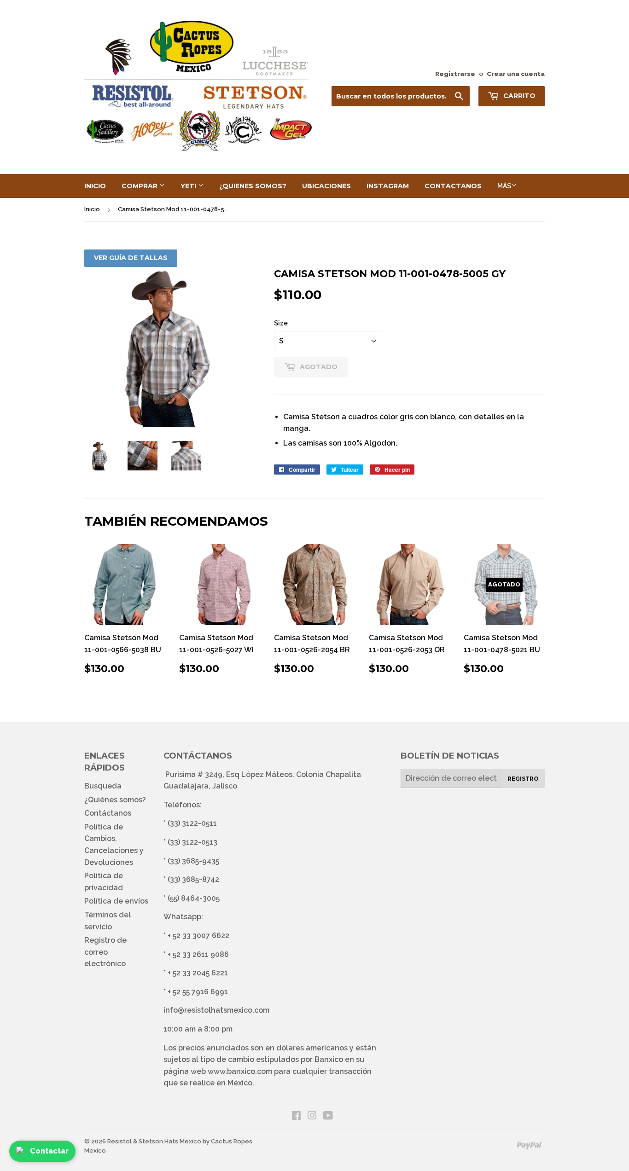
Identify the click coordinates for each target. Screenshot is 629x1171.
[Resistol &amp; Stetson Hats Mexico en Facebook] (296, 1116)
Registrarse (455, 73)
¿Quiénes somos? (115, 799)
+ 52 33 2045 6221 (198, 972)
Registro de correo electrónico (105, 952)
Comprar (140, 186)
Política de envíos (116, 901)
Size (281, 323)
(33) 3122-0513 (192, 842)
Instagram (388, 186)
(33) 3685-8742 (193, 879)
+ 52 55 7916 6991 (198, 991)
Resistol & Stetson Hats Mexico (154, 1141)
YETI (189, 186)
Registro (523, 778)
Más (504, 186)
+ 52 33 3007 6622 (198, 935)
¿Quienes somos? (252, 186)
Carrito (518, 96)
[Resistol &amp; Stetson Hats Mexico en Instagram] (312, 1116)
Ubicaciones (326, 186)
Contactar (49, 1151)
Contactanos (453, 186)
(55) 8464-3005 (194, 898)
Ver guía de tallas (131, 258)
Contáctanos (107, 813)
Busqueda (103, 786)
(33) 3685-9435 (193, 861)
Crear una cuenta (516, 73)
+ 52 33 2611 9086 (198, 954)
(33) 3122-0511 (192, 823)
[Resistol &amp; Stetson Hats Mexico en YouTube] (328, 1116)
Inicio (95, 186)
